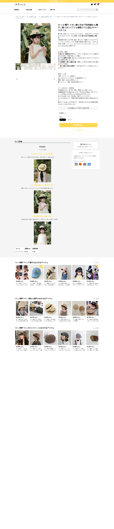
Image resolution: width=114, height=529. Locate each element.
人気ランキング (42, 9)
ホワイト (70, 119)
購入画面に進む (78, 125)
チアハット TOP (20, 16)
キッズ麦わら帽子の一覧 (45, 16)
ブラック (62, 119)
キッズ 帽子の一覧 (31, 16)
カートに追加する (78, 130)
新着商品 (16, 9)
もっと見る (96, 262)
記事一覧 (52, 9)
